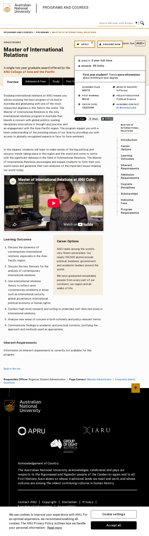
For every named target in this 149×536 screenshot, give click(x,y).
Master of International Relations (74, 32)
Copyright (49, 502)
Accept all (113, 525)
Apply (85, 44)
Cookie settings (113, 514)
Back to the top (12, 368)
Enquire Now (111, 44)
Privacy (87, 502)
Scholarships (129, 193)
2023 (139, 43)
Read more (54, 527)
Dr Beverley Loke (126, 107)
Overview (13, 82)
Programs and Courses (66, 7)
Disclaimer (69, 502)
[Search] (142, 23)
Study (56, 81)
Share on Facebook (93, 119)
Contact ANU (27, 502)
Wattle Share (107, 119)
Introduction (129, 139)
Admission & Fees (35, 81)
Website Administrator (99, 379)
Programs (42, 32)
